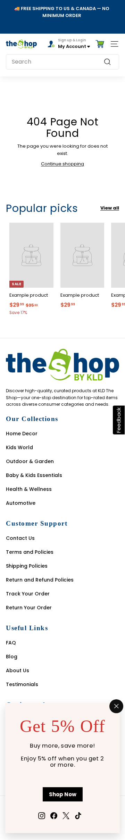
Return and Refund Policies (40, 579)
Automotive (20, 503)
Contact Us (20, 538)
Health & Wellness (29, 489)
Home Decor (22, 433)
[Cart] (100, 43)
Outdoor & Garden (30, 461)
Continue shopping (62, 163)
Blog (11, 656)
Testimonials (22, 684)
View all (109, 208)
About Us (17, 670)
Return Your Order (29, 607)
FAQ (11, 642)
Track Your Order (28, 593)
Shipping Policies (27, 565)
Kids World (19, 447)
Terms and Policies (29, 552)
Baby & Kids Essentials (34, 475)
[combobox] (62, 61)
